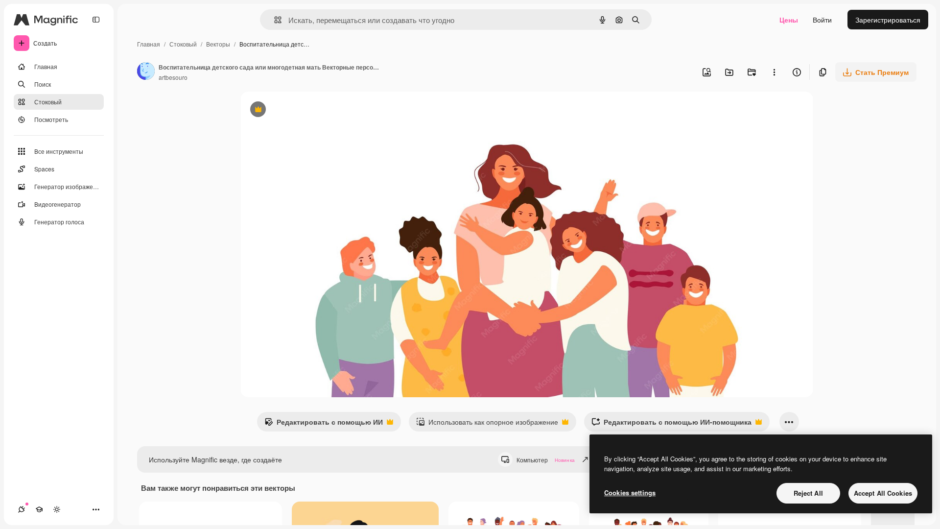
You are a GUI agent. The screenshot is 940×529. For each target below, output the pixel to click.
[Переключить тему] (57, 509)
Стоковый (183, 44)
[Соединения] (21, 509)
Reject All (808, 493)
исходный (306, 110)
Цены (788, 19)
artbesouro (173, 77)
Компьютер (546, 460)
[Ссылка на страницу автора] (146, 72)
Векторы (218, 44)
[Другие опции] (774, 72)
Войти (822, 19)
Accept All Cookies (883, 493)
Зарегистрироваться (887, 19)
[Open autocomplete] (273, 20)
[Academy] (39, 509)
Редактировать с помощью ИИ (323, 424)
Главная (148, 44)
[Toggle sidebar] (96, 19)
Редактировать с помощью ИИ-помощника (671, 424)
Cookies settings (630, 492)
